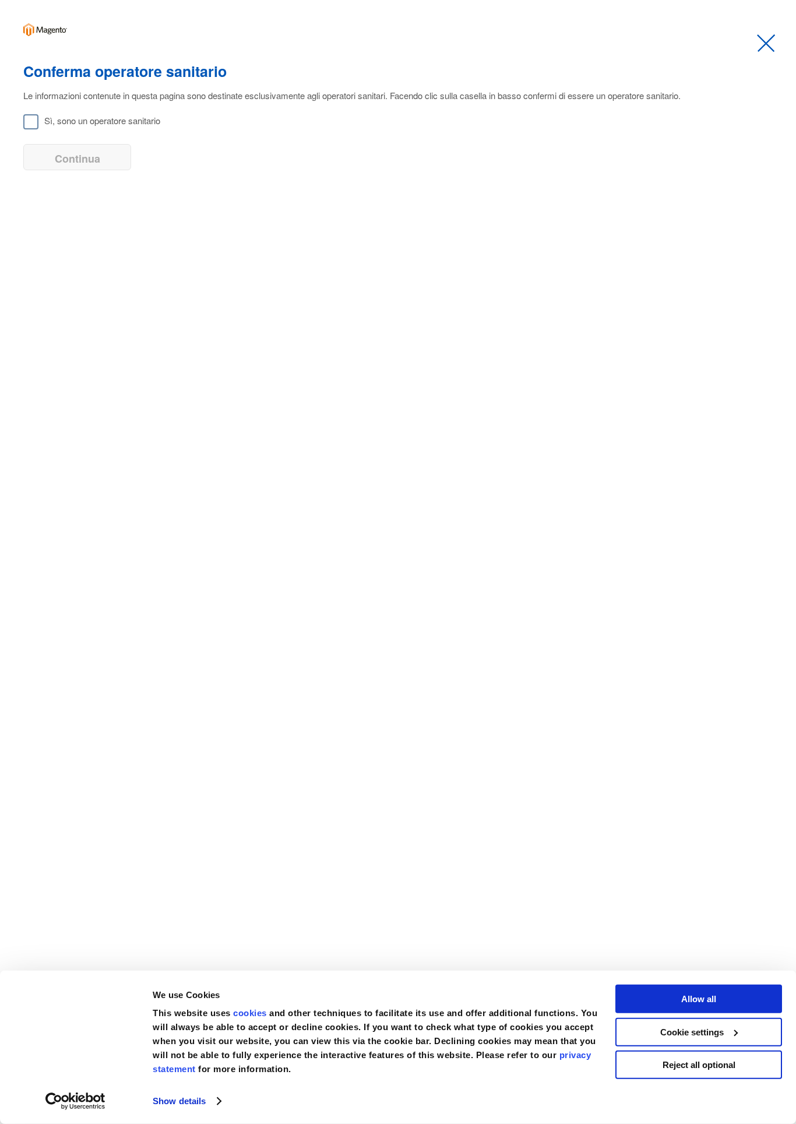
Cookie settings (692, 1032)
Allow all (698, 999)
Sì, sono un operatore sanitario (102, 120)
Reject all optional (699, 1065)
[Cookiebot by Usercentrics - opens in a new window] (75, 1101)
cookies (251, 1013)
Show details (179, 1101)
